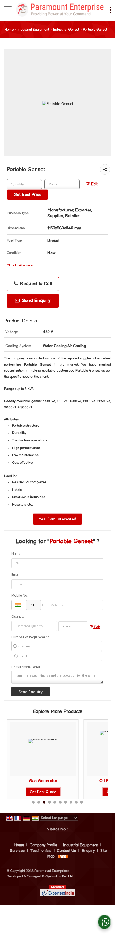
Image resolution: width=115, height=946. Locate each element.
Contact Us (66, 850)
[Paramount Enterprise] (60, 9)
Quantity (17, 616)
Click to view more (20, 265)
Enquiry (88, 850)
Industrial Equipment (33, 30)
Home (9, 30)
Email (15, 574)
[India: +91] (18, 605)
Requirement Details (26, 667)
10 (81, 802)
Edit (94, 184)
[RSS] (63, 856)
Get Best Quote (43, 792)
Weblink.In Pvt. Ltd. (60, 877)
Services (17, 850)
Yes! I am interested (57, 519)
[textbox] (62, 184)
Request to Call (35, 283)
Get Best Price (27, 194)
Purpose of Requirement (30, 637)
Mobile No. (19, 595)
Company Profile (43, 845)
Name (16, 553)
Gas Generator (43, 780)
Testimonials (40, 850)
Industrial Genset (66, 30)
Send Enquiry (36, 300)
